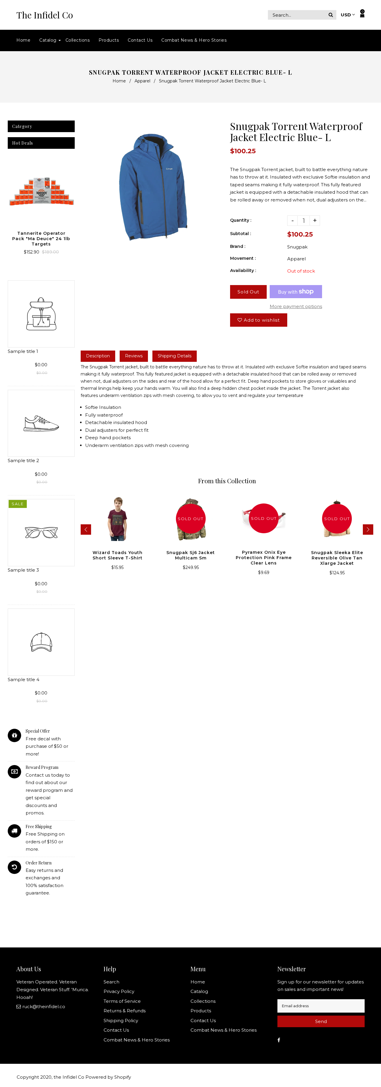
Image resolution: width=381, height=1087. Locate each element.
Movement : (243, 258)
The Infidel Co (44, 15)
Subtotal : (240, 233)
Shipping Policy (121, 1020)
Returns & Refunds (125, 1011)
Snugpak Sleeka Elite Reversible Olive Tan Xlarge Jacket (337, 558)
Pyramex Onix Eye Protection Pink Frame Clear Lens (264, 558)
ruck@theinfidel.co (43, 1006)
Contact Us (116, 1030)
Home (119, 81)
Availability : (243, 270)
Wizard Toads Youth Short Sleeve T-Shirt (118, 555)
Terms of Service (122, 1001)
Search (111, 982)
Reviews (134, 356)
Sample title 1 (23, 351)
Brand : (237, 246)
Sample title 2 (23, 460)
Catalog (199, 991)
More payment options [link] (296, 306)
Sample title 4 (23, 679)
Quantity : (240, 220)
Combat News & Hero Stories (137, 1040)
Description (98, 356)
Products (200, 1011)
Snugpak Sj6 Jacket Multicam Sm (190, 555)
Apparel (142, 81)
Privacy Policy (119, 991)
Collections (203, 1001)
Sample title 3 (23, 570)
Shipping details (174, 356)
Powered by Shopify (108, 1077)
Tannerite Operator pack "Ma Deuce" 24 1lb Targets (41, 239)
